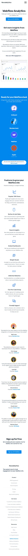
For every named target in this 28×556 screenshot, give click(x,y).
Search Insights (14, 485)
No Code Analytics (14, 544)
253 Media (16, 426)
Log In (14, 491)
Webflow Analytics (14, 538)
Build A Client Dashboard (14, 514)
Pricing (14, 489)
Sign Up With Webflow (14, 494)
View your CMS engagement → (14, 55)
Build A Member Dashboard (14, 517)
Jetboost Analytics (14, 541)
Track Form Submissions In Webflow (14, 507)
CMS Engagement (14, 480)
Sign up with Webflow (14, 452)
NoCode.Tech (15, 336)
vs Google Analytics (14, 535)
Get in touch (14, 163)
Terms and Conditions (14, 549)
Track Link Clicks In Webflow (14, 504)
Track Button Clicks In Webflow (14, 501)
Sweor (16, 371)
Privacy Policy (14, 546)
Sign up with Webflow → (14, 19)
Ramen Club (16, 407)
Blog (14, 530)
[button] (25, 2)
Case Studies (14, 532)
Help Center (14, 527)
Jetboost (16, 352)
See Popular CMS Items (14, 512)
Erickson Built (16, 389)
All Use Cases (14, 520)
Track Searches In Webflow (14, 509)
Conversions (14, 483)
